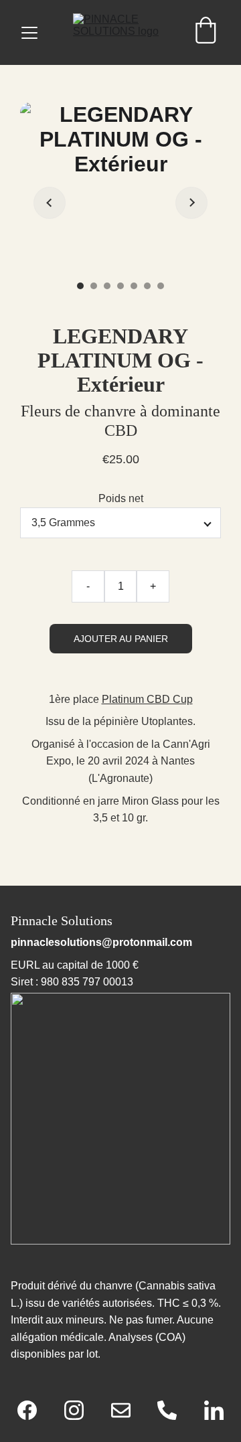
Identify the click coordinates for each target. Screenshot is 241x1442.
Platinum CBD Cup (147, 699)
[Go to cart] (205, 32)
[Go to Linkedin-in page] (214, 1410)
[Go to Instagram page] (80, 1410)
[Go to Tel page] (173, 1410)
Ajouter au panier (121, 638)
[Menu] (29, 33)
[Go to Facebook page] (33, 1410)
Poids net (120, 498)
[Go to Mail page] (127, 1410)
